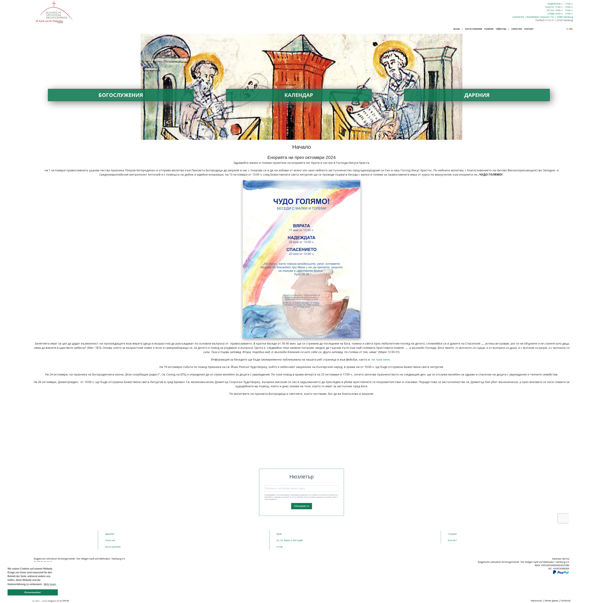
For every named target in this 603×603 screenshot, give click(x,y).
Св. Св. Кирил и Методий (289, 540)
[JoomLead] (54, 11)
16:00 (557, 10)
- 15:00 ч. (568, 3)
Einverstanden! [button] (32, 592)
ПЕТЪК (550, 10)
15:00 (557, 6)
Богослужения (120, 94)
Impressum (536, 600)
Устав (279, 546)
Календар (298, 94)
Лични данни (551, 600)
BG (571, 28)
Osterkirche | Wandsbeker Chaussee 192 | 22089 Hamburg (542, 16)
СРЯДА (550, 13)
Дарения (477, 94)
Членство (110, 540)
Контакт (452, 540)
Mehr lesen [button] (50, 584)
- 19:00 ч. (568, 6)
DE (567, 28)
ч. (562, 3)
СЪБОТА (549, 6)
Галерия (452, 533)
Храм (279, 533)
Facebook (565, 600)
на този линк (380, 359)
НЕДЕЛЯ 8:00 (554, 3)
